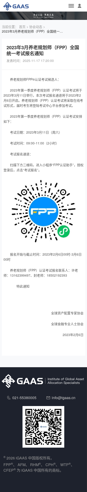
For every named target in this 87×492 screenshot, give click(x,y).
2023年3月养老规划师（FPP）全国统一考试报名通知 (33, 31)
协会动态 (35, 26)
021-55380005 (24, 397)
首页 (22, 26)
